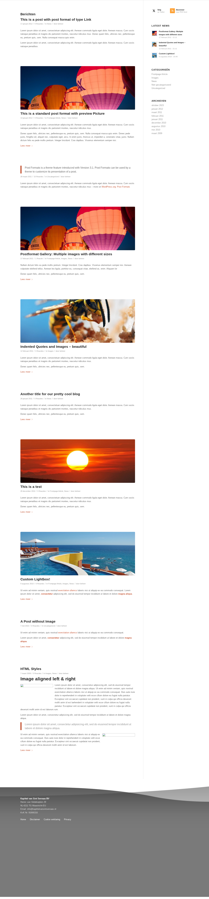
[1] (77, 553)
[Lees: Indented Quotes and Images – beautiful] (154, 44)
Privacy (67, 819)
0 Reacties (39, 24)
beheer (60, 24)
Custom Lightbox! (35, 579)
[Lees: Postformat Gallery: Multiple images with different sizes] (154, 33)
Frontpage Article (53, 118)
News (49, 24)
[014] (77, 321)
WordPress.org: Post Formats (116, 187)
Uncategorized (53, 177)
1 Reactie (39, 258)
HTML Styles (30, 669)
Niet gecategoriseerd (161, 85)
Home (23, 819)
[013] (77, 461)
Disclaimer (35, 819)
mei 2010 (156, 130)
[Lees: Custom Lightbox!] (154, 55)
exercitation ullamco (67, 590)
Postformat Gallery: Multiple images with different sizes (66, 254)
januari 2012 (157, 109)
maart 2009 (157, 133)
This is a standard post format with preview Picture (62, 113)
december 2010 (159, 123)
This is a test (31, 487)
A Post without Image (38, 621)
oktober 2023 (158, 105)
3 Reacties (39, 351)
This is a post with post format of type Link (55, 19)
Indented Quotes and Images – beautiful (53, 346)
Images (64, 258)
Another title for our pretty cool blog (50, 394)
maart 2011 (157, 112)
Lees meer (25, 145)
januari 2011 (157, 119)
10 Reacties (38, 177)
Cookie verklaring (52, 819)
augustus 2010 (158, 126)
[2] (77, 88)
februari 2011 (158, 116)
